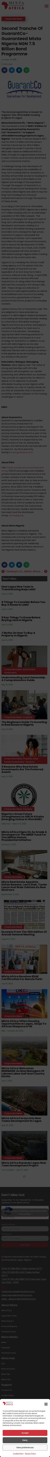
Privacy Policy (30, 1453)
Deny (25, 1440)
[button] (46, 1404)
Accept (25, 1433)
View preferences (25, 1447)
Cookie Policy (18, 1453)
